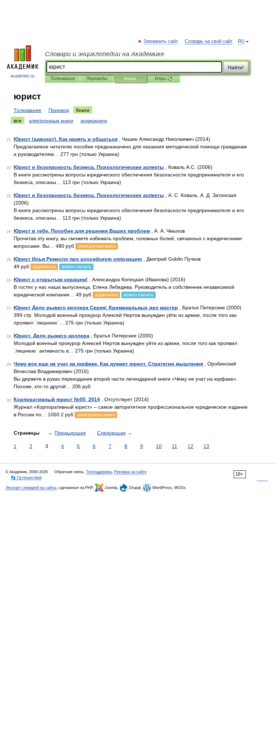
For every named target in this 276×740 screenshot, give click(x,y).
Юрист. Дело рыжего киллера (51, 335)
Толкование (27, 110)
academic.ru (22, 76)
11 (174, 446)
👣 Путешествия (26, 477)
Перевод (59, 110)
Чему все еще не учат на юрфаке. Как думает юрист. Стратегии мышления (108, 364)
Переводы (96, 78)
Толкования (62, 78)
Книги (130, 78)
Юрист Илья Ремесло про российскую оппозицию (78, 259)
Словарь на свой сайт (209, 41)
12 (190, 446)
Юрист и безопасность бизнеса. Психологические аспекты (89, 167)
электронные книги (51, 121)
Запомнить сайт (161, 41)
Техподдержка (99, 472)
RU (241, 41)
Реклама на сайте (130, 472)
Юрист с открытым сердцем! (51, 279)
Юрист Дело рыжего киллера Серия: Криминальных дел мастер (96, 307)
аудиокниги (93, 121)
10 (159, 446)
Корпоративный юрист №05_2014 (57, 399)
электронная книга (97, 246)
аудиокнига (44, 266)
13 (206, 446)
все (18, 121)
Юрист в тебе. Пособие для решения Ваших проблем (82, 231)
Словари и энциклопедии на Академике (104, 54)
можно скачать (76, 266)
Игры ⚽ (163, 78)
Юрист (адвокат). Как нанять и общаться (66, 139)
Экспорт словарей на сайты (30, 487)
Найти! (236, 67)
